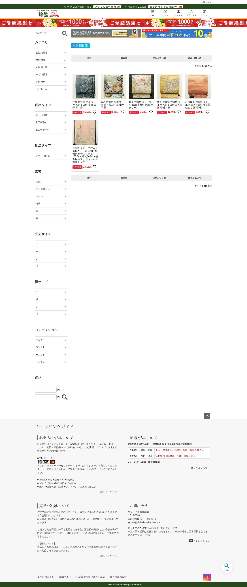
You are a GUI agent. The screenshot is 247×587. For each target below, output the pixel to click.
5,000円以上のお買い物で (90, 6)
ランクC (40, 362)
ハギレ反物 (42, 74)
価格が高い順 (194, 58)
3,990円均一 (42, 129)
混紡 (38, 203)
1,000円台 (41, 122)
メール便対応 (43, 155)
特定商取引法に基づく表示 (90, 577)
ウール (39, 196)
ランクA (40, 347)
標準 (89, 58)
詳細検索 (82, 45)
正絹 (38, 181)
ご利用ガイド (47, 577)
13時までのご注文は (151, 6)
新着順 (124, 58)
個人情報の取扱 (118, 577)
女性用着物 (42, 52)
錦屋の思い (65, 577)
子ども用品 (42, 89)
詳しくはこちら (108, 492)
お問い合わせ (200, 541)
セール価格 (42, 115)
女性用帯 (40, 60)
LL (37, 266)
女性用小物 (42, 67)
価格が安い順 (159, 58)
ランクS (40, 340)
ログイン (207, 2)
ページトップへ (207, 416)
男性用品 (40, 82)
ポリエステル (43, 189)
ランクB (40, 354)
